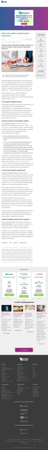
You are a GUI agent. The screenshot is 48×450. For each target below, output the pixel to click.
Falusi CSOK (19, 378)
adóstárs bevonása (13, 205)
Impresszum (9, 439)
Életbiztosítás (35, 390)
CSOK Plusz (4, 389)
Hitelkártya (3, 372)
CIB (33, 366)
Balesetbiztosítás (35, 389)
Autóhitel (41, 45)
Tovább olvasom (6, 333)
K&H (33, 370)
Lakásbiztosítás (35, 387)
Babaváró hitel (41, 66)
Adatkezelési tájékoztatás (36, 439)
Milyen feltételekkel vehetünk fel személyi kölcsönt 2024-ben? (41, 315)
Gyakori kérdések (21, 441)
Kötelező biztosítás (36, 392)
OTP (33, 372)
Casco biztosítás (35, 393)
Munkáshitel (4, 387)
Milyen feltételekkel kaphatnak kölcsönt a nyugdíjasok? (18, 314)
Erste (33, 369)
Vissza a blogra (24, 350)
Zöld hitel (18, 371)
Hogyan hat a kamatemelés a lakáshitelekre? (29, 314)
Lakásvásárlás (19, 366)
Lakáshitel (41, 50)
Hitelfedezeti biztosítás (36, 386)
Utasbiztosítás (35, 396)
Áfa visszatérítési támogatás (6, 398)
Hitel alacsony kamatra (5, 376)
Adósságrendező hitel (20, 376)
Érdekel (9, 294)
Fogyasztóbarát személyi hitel (7, 367)
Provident (34, 373)
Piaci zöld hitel (19, 370)
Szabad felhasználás (20, 373)
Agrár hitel (19, 392)
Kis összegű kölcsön (5, 373)
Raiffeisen (34, 375)
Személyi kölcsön (23, 242)
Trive (33, 376)
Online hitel (3, 379)
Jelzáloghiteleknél (7, 142)
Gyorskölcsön (41, 60)
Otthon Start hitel (20, 369)
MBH (33, 371)
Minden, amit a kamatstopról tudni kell (6, 314)
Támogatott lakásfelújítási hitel (22, 377)
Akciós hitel (3, 375)
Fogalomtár (29, 441)
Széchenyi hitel (19, 386)
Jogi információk (17, 439)
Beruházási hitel (19, 390)
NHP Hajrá (19, 393)
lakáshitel (15, 242)
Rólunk (34, 441)
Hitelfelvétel (4, 242)
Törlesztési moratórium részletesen (7, 381)
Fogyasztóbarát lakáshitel (21, 367)
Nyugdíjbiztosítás (36, 391)
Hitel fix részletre (4, 378)
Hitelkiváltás (40, 55)
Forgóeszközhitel (20, 391)
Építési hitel (19, 375)
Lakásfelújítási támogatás (6, 394)
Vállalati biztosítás (36, 395)
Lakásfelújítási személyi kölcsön (7, 369)
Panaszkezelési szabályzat (10, 441)
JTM (10, 242)
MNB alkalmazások (24, 443)
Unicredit (34, 377)
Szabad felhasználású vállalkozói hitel (23, 387)
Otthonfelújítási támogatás (6, 391)
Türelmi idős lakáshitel (21, 372)
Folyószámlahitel (20, 389)
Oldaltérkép (40, 441)
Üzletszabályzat (26, 439)
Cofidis (34, 367)
